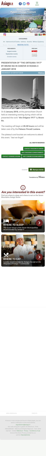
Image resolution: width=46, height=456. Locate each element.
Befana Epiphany (38, 42)
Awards (29, 42)
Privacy (26, 431)
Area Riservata (11, 413)
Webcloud (20, 431)
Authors (23, 42)
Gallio (30, 17)
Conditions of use (34, 431)
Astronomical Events (13, 42)
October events (11, 56)
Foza (25, 17)
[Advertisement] (23, 288)
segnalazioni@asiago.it (23, 425)
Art (4, 42)
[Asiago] (7, 3)
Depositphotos (25, 435)
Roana (26, 18)
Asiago (16, 17)
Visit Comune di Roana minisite (33, 156)
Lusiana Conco (18, 18)
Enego (21, 17)
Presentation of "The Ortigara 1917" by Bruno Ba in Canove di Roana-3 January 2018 (21, 66)
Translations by (33, 177)
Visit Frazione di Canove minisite (32, 152)
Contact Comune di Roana (11, 156)
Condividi (25, 170)
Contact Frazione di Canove (33, 148)
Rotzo (31, 18)
